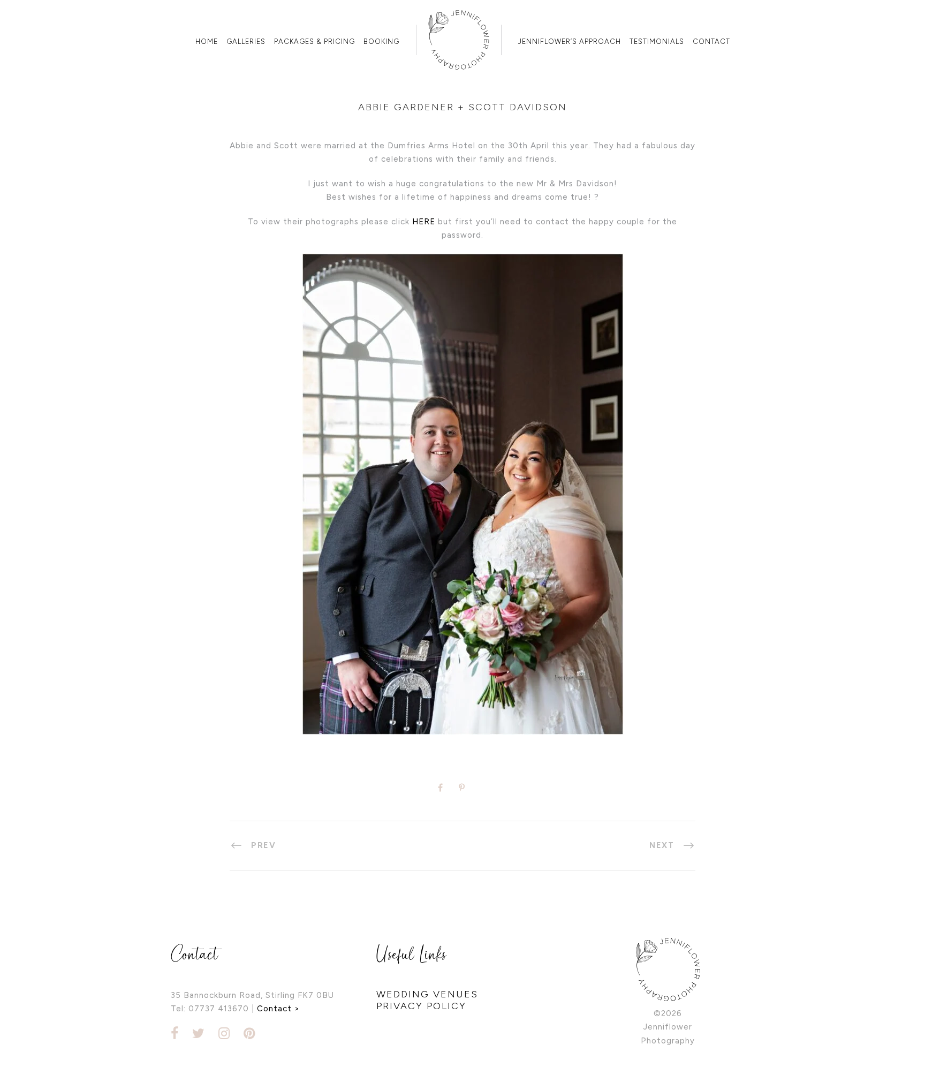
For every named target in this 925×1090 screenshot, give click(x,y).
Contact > (278, 1008)
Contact (711, 41)
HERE (423, 221)
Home (206, 41)
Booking (381, 41)
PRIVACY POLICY (421, 1006)
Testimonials (657, 41)
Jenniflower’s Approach (569, 41)
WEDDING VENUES (427, 994)
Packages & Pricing (314, 41)
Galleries (246, 41)
